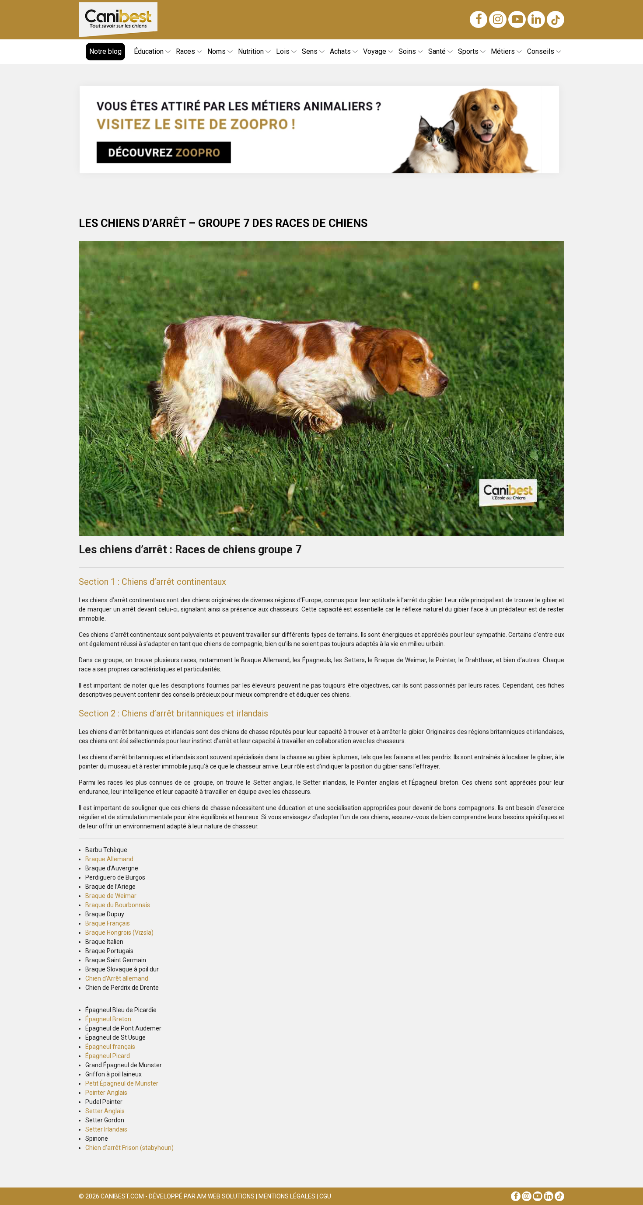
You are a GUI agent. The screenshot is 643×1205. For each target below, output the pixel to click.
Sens (310, 51)
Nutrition (251, 51)
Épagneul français (110, 1046)
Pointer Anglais (106, 1092)
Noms (216, 51)
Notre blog (105, 51)
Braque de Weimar (110, 895)
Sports (468, 51)
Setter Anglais (105, 1110)
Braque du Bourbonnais (117, 904)
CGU (325, 1196)
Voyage (374, 51)
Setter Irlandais (106, 1129)
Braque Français (107, 923)
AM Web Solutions (226, 1196)
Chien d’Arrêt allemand (116, 978)
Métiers (503, 51)
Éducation (149, 51)
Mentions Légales (287, 1196)
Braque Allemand (109, 859)
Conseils (540, 51)
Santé (437, 51)
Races (185, 51)
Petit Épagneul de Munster (121, 1083)
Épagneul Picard (107, 1055)
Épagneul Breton (108, 1019)
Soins (407, 51)
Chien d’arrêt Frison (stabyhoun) (129, 1147)
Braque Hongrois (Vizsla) (119, 932)
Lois (283, 51)
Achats (340, 51)
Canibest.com (122, 1196)
